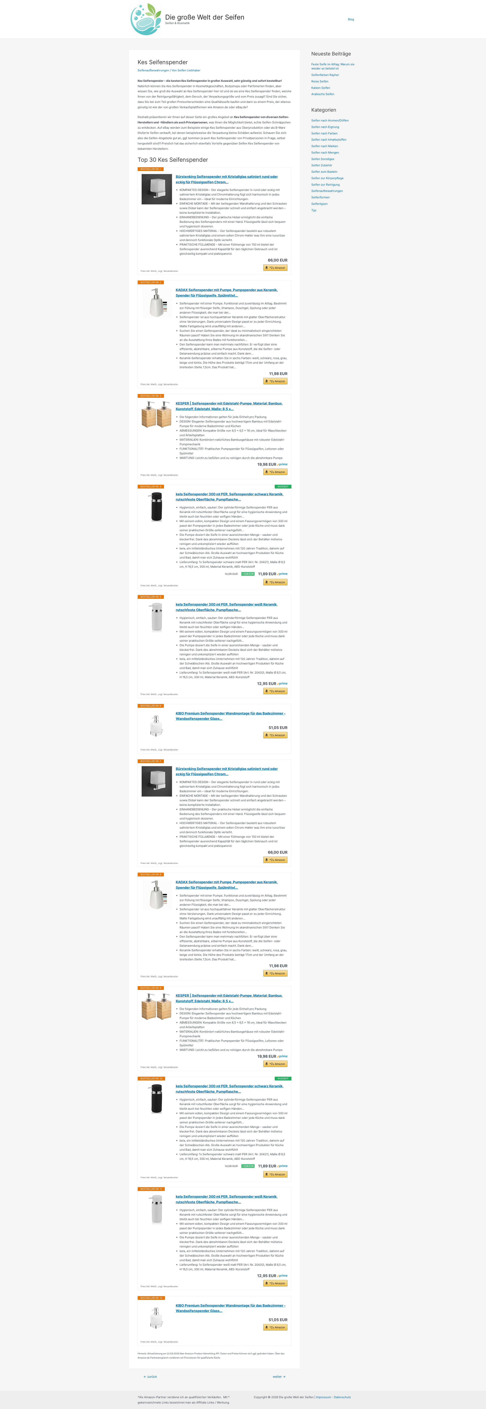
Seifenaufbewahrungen (153, 70)
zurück (150, 1376)
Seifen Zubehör (321, 165)
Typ (313, 210)
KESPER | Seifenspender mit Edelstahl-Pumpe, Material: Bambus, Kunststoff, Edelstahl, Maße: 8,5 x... (229, 406)
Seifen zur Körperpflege (327, 178)
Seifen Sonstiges (322, 159)
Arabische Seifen (322, 94)
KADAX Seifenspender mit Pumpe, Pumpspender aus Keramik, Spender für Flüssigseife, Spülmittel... (227, 292)
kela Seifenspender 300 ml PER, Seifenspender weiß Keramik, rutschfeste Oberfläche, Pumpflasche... (227, 607)
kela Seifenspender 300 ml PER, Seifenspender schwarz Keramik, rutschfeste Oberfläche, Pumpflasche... (229, 497)
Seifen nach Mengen (325, 152)
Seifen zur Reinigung (325, 184)
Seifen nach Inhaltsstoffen (328, 139)
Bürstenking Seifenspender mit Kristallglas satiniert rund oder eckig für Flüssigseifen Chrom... (227, 179)
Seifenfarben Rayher (325, 75)
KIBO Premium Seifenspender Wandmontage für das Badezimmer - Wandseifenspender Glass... (231, 716)
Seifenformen (320, 197)
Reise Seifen (319, 81)
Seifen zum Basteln (324, 171)
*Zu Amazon (277, 267)
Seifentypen (319, 204)
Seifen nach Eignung (325, 127)
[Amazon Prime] (282, 464)
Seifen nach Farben (324, 133)
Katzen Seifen (320, 88)
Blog (351, 19)
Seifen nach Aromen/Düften (330, 120)
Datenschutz (342, 1397)
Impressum (324, 1397)
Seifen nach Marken (324, 146)
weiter (279, 1376)
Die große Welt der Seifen (204, 17)
